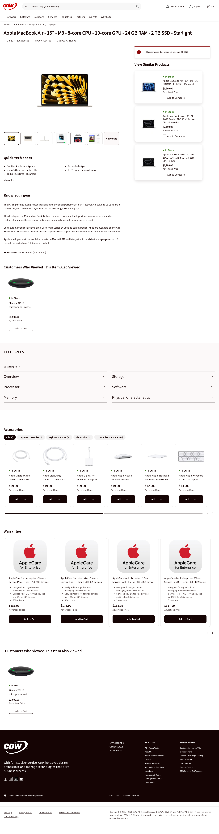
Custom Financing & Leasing (191, 755)
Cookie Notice (45, 812)
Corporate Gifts (186, 763)
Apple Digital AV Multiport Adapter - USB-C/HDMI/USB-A (88, 477)
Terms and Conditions (69, 812)
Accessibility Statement (154, 755)
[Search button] (137, 6)
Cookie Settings (11, 816)
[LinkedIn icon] (11, 779)
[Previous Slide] (208, 513)
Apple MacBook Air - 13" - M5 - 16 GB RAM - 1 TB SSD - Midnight (180, 82)
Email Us (39, 795)
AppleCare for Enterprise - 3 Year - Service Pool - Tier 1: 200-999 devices (29, 579)
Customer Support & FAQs (190, 748)
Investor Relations (152, 763)
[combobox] (77, 6)
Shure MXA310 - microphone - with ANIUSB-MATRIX (19, 692)
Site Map (8, 812)
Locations (149, 771)
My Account (116, 742)
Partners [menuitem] (80, 16)
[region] (109, 305)
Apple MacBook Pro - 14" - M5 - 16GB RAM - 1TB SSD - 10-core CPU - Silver (179, 157)
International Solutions (154, 767)
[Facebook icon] (5, 779)
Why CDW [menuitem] (106, 16)
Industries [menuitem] (66, 16)
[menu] (175, 6)
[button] (211, 6)
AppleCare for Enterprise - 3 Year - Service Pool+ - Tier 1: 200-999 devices (81, 579)
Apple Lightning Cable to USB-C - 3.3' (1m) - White (54, 477)
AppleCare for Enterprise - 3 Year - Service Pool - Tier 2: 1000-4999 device (133, 579)
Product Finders (186, 767)
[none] (11, 17)
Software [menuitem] (25, 16)
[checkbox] (164, 97)
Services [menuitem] (52, 16)
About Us (148, 752)
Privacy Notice (25, 812)
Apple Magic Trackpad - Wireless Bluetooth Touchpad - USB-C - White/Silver (157, 477)
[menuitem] (167, 6)
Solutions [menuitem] (39, 16)
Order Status (117, 746)
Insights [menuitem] (93, 16)
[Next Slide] (212, 513)
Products (115, 750)
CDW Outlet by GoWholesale (191, 771)
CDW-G (118, 795)
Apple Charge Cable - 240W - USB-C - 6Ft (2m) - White (20, 477)
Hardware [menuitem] (11, 16)
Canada (126, 795)
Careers (148, 759)
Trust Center (150, 782)
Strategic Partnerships (153, 778)
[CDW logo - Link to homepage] (9, 6)
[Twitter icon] (16, 779)
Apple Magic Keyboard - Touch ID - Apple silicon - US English (191, 477)
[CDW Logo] (9, 6)
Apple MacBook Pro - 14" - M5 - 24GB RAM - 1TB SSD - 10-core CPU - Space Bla (179, 119)
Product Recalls (186, 759)
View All (8, 180)
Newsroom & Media (152, 775)
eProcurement (186, 752)
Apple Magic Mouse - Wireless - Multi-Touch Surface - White (123, 477)
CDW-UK (135, 795)
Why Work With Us (152, 748)
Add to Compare (176, 97)
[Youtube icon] (21, 779)
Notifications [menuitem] (177, 6)
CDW (111, 795)
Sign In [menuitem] (197, 6)
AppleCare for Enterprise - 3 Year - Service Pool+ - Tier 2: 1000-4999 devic (185, 579)
